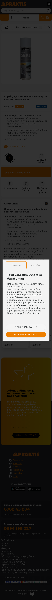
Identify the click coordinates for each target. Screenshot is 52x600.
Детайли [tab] (36, 265)
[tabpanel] (26, 295)
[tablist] (26, 265)
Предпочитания (26, 327)
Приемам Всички (26, 334)
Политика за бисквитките (23, 313)
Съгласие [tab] (16, 265)
